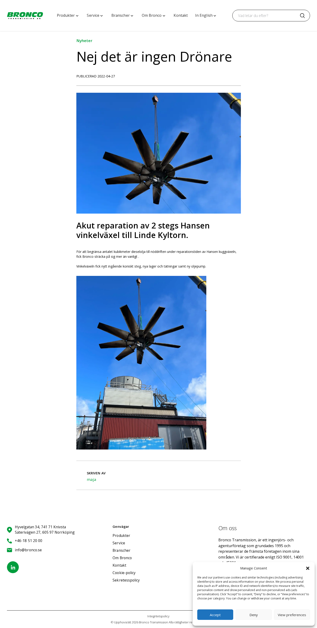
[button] (307, 568)
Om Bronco (122, 557)
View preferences (292, 614)
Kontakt (119, 565)
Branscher (121, 550)
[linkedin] (13, 567)
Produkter (121, 535)
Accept (215, 614)
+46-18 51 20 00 (28, 540)
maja (91, 479)
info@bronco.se (28, 549)
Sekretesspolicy (126, 580)
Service (119, 542)
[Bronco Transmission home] (25, 15)
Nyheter (84, 40)
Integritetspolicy (158, 616)
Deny (253, 614)
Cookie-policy (124, 572)
